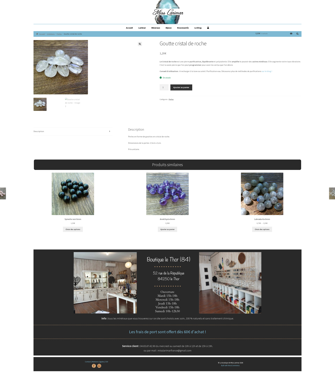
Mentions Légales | (98, 362)
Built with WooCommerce (230, 365)
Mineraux (155, 27)
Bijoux (169, 27)
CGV (106, 362)
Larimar (142, 27)
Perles (59, 34)
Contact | (88, 362)
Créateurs (51, 34)
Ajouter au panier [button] (167, 229)
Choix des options (73, 229)
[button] (140, 44)
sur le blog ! (267, 71)
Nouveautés (183, 27)
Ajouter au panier (181, 87)
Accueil (129, 27)
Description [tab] (39, 131)
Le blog (198, 27)
